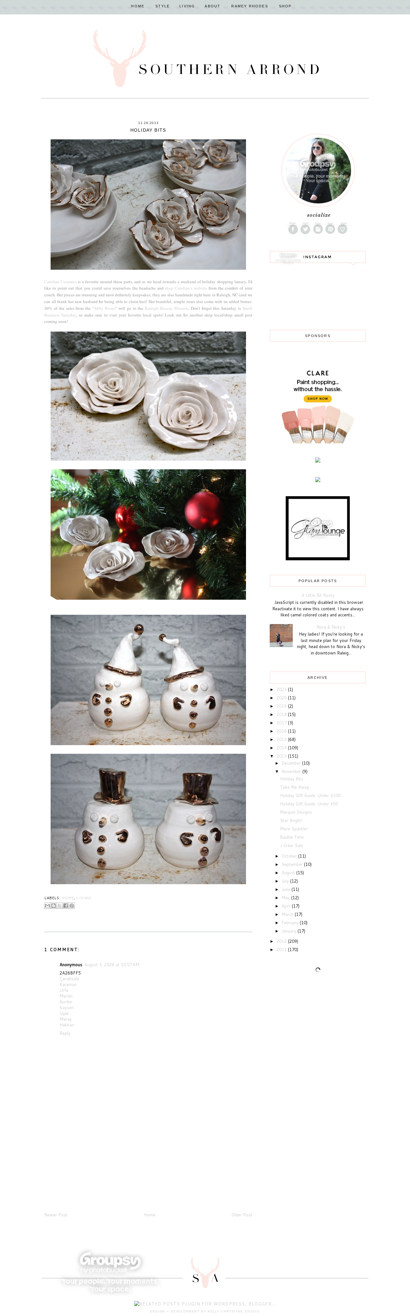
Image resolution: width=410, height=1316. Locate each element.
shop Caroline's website (186, 288)
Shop (285, 6)
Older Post (242, 1215)
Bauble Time (292, 837)
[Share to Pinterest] (72, 905)
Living (187, 6)
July (286, 881)
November (292, 771)
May (286, 898)
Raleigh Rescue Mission (166, 308)
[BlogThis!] (53, 905)
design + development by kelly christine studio (205, 1311)
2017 (282, 723)
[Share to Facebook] (65, 905)
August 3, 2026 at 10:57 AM (111, 964)
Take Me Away (294, 787)
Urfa (64, 990)
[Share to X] (59, 905)
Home (137, 6)
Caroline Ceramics (60, 281)
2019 (282, 706)
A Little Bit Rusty (317, 595)
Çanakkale (69, 979)
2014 (282, 748)
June (286, 889)
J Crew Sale (291, 845)
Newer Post (56, 1215)
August (289, 873)
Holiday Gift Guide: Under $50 (309, 804)
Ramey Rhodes (249, 6)
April (287, 906)
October (290, 856)
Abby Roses (104, 308)
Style (162, 6)
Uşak (64, 1013)
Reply (65, 1033)
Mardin (66, 996)
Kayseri (67, 1007)
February (291, 922)
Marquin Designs (296, 812)
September (293, 864)
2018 (282, 714)
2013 (282, 756)
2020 (282, 698)
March (288, 914)
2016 (282, 731)
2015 (282, 739)
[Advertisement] (92, 1166)
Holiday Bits (291, 779)
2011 (282, 949)
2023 (282, 689)
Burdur (66, 1002)
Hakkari (67, 1025)
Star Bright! (291, 820)
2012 (282, 941)
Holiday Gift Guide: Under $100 (310, 795)
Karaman (68, 984)
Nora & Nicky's (330, 627)
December (292, 763)
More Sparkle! (294, 829)
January (290, 931)
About (212, 6)
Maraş (65, 1019)
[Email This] (47, 905)
